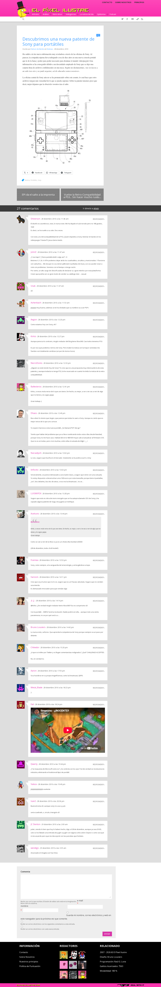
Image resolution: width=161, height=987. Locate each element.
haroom (34, 577)
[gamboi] (73, 968)
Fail (32, 704)
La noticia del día (86, 14)
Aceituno (35, 513)
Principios (139, 2)
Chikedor (35, 647)
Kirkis (33, 336)
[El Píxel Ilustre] (60, 9)
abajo (96, 208)
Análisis (46, 14)
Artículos (35, 14)
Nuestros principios (28, 961)
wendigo (35, 848)
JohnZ (33, 252)
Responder (98, 219)
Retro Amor (57, 14)
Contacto (107, 2)
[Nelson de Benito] (73, 958)
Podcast (112, 14)
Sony (39, 180)
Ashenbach (36, 302)
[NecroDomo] (73, 978)
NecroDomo (36, 363)
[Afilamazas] (64, 978)
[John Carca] (82, 968)
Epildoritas (101, 14)
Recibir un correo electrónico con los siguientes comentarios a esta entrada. (48, 924)
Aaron (33, 670)
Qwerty (34, 764)
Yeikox (34, 784)
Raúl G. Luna (120, 961)
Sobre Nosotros (27, 957)
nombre (24, 906)
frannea (34, 560)
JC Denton (35, 824)
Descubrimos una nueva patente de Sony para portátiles (58, 41)
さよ (33, 600)
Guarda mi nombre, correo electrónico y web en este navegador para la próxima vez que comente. (66, 917)
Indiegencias (71, 14)
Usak (33, 285)
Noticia (27, 180)
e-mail (80, 900)
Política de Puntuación (29, 966)
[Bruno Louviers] (64, 968)
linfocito (34, 469)
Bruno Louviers (38, 627)
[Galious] (82, 958)
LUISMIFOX (36, 493)
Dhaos (34, 413)
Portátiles (33, 180)
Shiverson (35, 218)
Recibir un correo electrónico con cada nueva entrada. (40, 929)
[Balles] (82, 978)
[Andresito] (64, 958)
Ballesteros (36, 386)
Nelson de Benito (37, 49)
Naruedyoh (36, 453)
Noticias (50, 49)
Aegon (34, 319)
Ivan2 (33, 801)
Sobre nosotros (123, 2)
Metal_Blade (36, 687)
